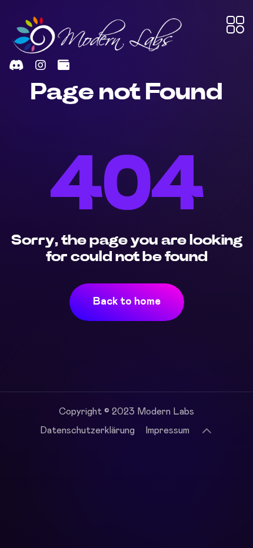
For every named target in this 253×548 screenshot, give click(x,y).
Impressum (167, 430)
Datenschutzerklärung (87, 430)
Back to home (127, 301)
